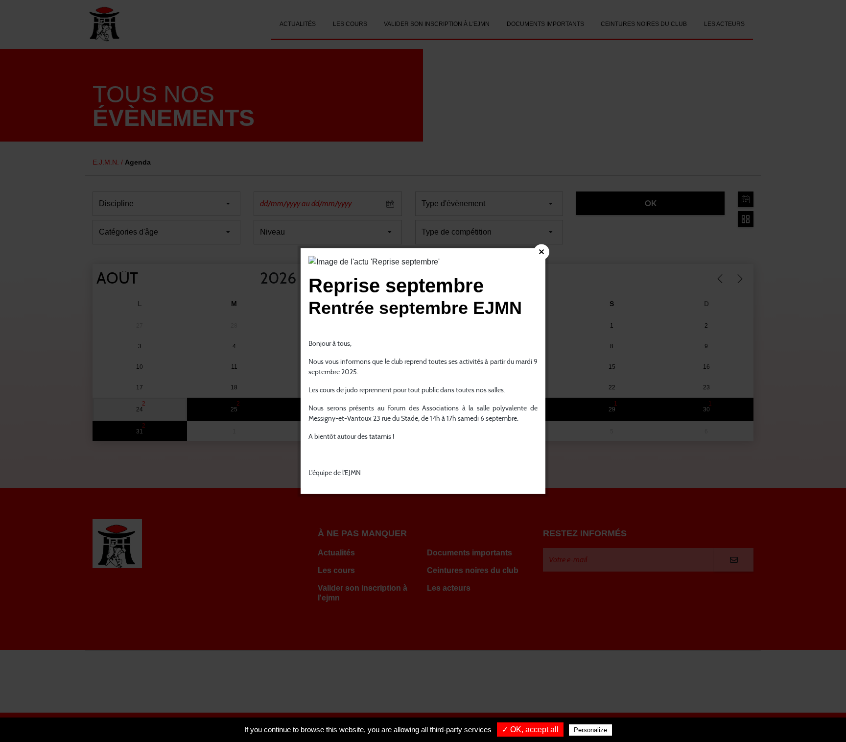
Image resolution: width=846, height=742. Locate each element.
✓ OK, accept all (530, 729)
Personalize (590, 730)
